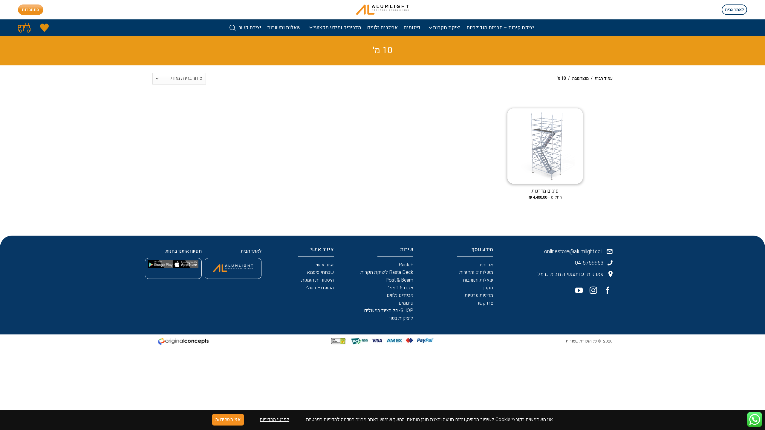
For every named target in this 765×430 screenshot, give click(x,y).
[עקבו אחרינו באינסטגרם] (591, 291)
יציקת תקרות (446, 27)
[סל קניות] (24, 28)
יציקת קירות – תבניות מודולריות (500, 27)
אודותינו (485, 264)
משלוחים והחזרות (476, 272)
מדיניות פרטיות (479, 295)
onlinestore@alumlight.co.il (574, 251)
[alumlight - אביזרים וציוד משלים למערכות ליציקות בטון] (382, 9)
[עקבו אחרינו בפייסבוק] (605, 291)
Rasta (405, 264)
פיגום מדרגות (545, 191)
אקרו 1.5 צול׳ (400, 287)
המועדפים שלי (320, 287)
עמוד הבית (604, 78)
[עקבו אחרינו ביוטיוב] (577, 291)
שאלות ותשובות (284, 27)
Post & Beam (399, 280)
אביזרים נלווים (382, 27)
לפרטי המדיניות (274, 419)
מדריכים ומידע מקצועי (337, 27)
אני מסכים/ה (228, 419)
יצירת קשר (249, 27)
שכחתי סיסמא (320, 272)
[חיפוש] (232, 28)
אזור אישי (325, 264)
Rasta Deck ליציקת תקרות (386, 272)
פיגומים (412, 27)
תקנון (488, 287)
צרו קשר (485, 303)
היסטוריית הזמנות (317, 280)
